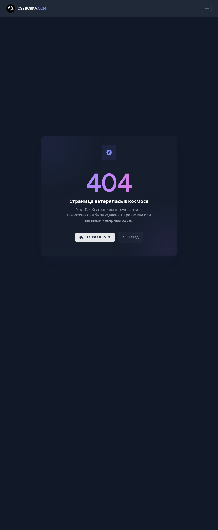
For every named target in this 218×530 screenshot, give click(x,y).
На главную (98, 237)
